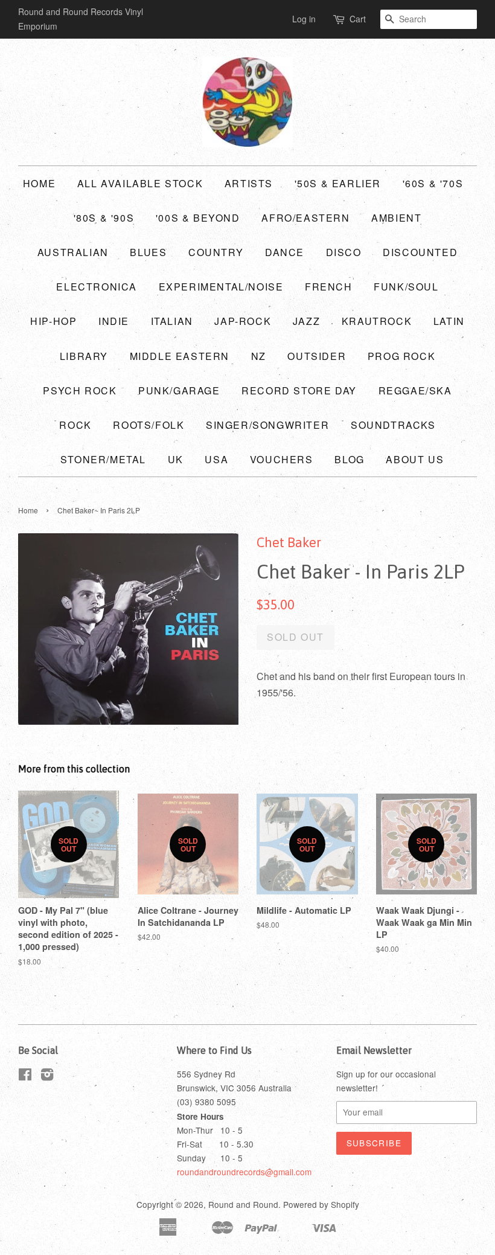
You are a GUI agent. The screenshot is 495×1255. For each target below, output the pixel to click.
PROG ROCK (401, 356)
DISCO (344, 252)
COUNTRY (215, 252)
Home (39, 183)
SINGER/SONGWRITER (267, 425)
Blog (349, 459)
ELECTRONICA (96, 287)
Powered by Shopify (321, 1204)
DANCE (284, 252)
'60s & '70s (433, 183)
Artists (249, 183)
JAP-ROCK (242, 321)
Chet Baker (289, 542)
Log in (304, 19)
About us (415, 459)
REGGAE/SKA (415, 390)
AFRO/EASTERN (305, 218)
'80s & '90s (104, 218)
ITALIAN (172, 321)
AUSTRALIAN (73, 252)
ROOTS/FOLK (148, 425)
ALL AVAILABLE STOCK (140, 183)
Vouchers (281, 459)
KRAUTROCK (377, 321)
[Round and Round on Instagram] (47, 1076)
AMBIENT (396, 218)
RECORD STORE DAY (299, 390)
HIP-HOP (53, 321)
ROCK (75, 425)
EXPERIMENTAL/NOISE (221, 287)
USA (216, 459)
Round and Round (243, 1204)
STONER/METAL (103, 459)
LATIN (449, 321)
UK (176, 459)
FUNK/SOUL (406, 287)
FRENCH (329, 287)
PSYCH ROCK (80, 390)
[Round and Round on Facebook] (25, 1076)
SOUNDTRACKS (393, 425)
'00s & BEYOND (198, 218)
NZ (258, 356)
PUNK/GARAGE (179, 390)
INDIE (113, 321)
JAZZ (306, 321)
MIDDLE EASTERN (179, 356)
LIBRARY (84, 356)
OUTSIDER (316, 356)
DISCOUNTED (420, 252)
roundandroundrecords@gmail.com (244, 1172)
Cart (358, 19)
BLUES (148, 252)
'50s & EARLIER (338, 183)
